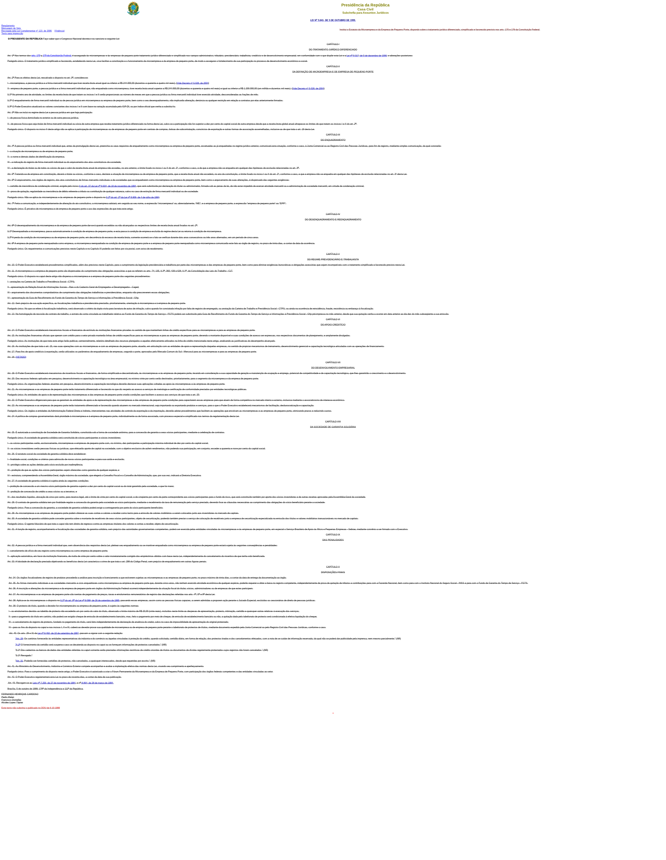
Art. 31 (19, 660)
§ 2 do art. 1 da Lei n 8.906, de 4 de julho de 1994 (132, 197)
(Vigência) (59, 31)
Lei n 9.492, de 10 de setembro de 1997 (58, 633)
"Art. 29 (19, 638)
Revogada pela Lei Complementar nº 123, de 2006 (26, 31)
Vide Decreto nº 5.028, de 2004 (192, 83)
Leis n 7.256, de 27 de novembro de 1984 (54, 683)
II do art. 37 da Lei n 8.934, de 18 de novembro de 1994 (107, 186)
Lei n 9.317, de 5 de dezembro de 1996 (367, 55)
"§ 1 (17, 644)
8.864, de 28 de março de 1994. (97, 683)
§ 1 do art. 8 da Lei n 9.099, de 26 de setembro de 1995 (89, 600)
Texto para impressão (12, 33)
